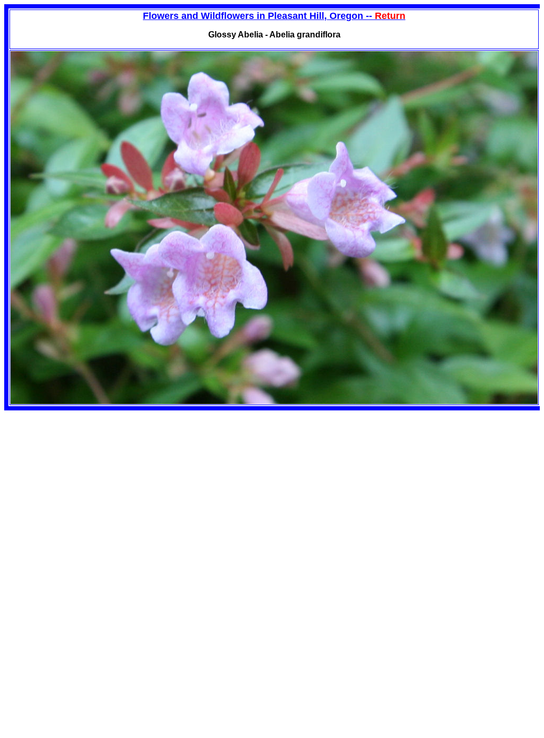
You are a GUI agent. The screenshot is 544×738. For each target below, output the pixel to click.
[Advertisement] (92, 484)
